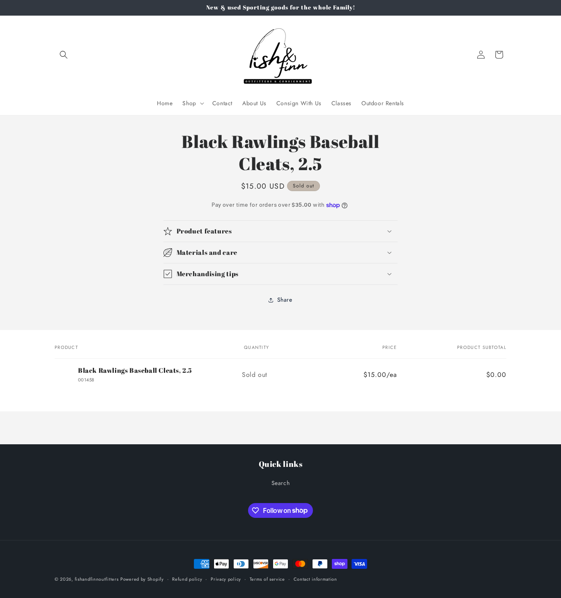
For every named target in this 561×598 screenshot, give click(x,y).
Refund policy (187, 578)
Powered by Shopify (142, 579)
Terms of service (267, 578)
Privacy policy (226, 578)
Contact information (315, 578)
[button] (64, 55)
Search (280, 483)
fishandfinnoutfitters (97, 579)
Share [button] (284, 300)
